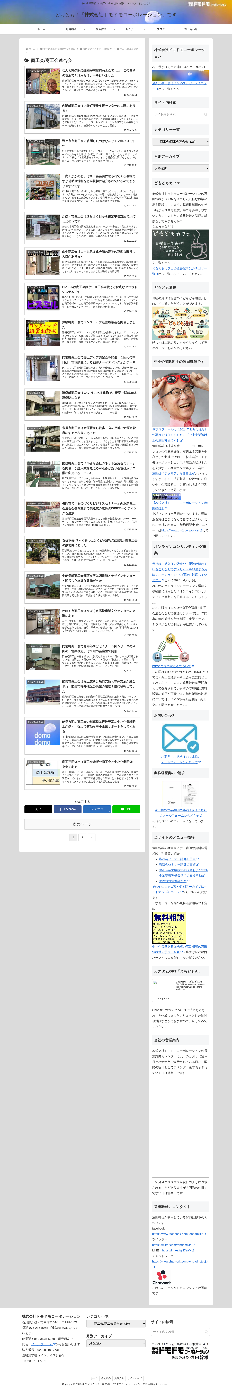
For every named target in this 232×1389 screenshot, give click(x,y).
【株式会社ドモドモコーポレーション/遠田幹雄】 (180, 505)
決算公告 (119, 1378)
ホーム (94, 1378)
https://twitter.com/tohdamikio (172, 1245)
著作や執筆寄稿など (172, 881)
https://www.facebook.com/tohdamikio (177, 1234)
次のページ (82, 824)
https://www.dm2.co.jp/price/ (180, 530)
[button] (206, 114)
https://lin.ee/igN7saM (176, 1250)
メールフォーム (42, 1344)
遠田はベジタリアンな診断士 (172, 473)
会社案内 (106, 1378)
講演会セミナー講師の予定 (177, 859)
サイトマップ (134, 1378)
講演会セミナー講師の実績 (177, 864)
